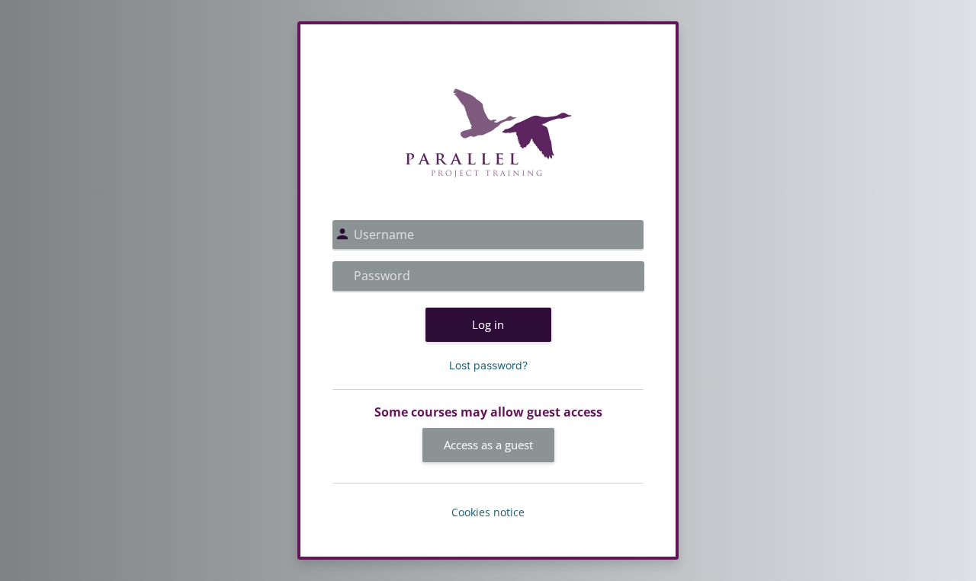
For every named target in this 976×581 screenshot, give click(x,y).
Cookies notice (488, 512)
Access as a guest (488, 444)
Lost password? (488, 365)
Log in (488, 324)
